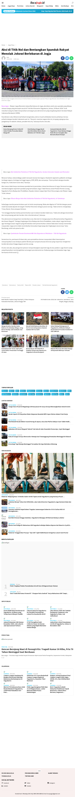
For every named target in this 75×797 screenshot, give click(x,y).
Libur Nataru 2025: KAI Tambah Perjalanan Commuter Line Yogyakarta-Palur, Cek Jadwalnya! (60, 613)
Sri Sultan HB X (53, 391)
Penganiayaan (31, 391)
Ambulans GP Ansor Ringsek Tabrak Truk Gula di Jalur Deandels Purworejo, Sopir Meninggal (39, 429)
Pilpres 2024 (28, 285)
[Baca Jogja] (37, 2)
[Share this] (63, 58)
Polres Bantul (62, 391)
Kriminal (12, 584)
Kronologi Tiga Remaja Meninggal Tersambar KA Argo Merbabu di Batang (32, 444)
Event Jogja (31, 394)
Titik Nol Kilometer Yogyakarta (49, 285)
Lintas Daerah (7, 401)
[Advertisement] (37, 28)
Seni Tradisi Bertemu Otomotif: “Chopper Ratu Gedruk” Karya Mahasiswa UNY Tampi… (39, 593)
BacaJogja (5, 106)
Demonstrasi (12, 285)
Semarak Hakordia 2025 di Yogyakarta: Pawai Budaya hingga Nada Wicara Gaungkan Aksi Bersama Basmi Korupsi (60, 131)
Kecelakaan (39, 394)
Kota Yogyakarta (6, 394)
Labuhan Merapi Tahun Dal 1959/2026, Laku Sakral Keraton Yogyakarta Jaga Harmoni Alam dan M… (39, 503)
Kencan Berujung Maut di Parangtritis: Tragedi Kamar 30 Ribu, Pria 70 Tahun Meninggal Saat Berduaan (37, 650)
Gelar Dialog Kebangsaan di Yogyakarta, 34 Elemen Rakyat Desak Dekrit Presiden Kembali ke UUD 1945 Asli (62, 328)
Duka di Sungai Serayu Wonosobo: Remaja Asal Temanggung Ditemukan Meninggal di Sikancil (39, 436)
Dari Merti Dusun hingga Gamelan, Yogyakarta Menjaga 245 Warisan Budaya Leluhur (36, 518)
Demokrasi (5, 285)
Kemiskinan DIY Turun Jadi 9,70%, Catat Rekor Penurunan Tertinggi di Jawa (12, 350)
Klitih (17, 391)
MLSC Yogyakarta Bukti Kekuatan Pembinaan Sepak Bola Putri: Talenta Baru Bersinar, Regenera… (59, 689)
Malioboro (22, 391)
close (39, 770)
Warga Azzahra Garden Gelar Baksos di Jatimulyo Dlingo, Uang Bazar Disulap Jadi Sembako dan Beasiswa (12, 328)
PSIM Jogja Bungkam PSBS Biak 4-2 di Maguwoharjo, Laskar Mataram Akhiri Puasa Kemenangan (37, 689)
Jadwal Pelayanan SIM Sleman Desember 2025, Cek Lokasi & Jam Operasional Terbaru (14, 624)
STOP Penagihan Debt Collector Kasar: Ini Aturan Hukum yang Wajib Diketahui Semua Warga (36, 624)
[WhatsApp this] (71, 58)
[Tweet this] (67, 58)
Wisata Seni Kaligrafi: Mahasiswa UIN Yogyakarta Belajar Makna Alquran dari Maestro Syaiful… (39, 525)
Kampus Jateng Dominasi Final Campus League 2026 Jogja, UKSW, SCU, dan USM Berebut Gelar (60, 678)
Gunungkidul (23, 394)
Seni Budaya (6, 451)
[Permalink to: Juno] (3, 58)
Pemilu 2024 (20, 285)
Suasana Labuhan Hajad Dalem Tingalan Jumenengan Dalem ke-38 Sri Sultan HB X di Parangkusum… (36, 510)
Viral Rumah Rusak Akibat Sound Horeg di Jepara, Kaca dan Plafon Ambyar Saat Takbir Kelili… (39, 422)
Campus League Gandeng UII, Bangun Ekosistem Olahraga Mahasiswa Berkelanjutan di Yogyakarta (13, 678)
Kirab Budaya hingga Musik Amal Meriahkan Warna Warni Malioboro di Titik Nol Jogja (36, 131)
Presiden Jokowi (37, 285)
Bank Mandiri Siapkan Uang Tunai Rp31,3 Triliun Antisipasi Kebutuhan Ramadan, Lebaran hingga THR (18, 299)
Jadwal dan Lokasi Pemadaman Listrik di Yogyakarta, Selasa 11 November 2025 (60, 624)
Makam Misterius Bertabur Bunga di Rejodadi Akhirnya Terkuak (61, 349)
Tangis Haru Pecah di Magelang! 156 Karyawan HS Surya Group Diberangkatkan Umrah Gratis (39, 407)
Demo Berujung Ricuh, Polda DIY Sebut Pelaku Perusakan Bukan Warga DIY (13, 131)
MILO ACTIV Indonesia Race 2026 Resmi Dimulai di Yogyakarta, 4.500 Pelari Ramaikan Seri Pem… (14, 689)
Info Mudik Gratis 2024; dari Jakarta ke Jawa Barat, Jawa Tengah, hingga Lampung (57, 299)
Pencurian (4, 391)
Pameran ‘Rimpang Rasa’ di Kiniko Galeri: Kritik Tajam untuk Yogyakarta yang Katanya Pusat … (33, 497)
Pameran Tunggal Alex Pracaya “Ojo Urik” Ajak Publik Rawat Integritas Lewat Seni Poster (38, 533)
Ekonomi (46, 391)
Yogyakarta (47, 394)
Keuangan (39, 391)
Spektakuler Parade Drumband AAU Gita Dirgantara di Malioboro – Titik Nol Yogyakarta (38, 233)
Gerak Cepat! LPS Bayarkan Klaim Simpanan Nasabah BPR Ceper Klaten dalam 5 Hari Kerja (38, 414)
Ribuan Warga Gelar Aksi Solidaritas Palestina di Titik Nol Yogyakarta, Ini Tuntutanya (38, 198)
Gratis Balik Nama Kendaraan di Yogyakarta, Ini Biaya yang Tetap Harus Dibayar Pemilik (14, 612)
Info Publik (6, 601)
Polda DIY (11, 391)
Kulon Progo (55, 394)
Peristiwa (5, 635)
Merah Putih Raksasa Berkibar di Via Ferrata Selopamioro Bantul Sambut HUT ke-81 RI (36, 327)
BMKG (69, 391)
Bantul (67, 394)
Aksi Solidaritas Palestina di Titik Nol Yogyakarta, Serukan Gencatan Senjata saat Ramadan (40, 172)
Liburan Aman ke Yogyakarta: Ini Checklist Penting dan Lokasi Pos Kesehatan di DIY (36, 612)
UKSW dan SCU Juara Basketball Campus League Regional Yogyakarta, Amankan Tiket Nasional (37, 678)
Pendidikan (15, 394)
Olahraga (5, 666)
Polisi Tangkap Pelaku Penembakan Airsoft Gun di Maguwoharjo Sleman (34, 586)
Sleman (62, 394)
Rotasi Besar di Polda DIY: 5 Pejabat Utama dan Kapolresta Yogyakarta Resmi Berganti (36, 350)
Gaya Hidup (13, 591)
